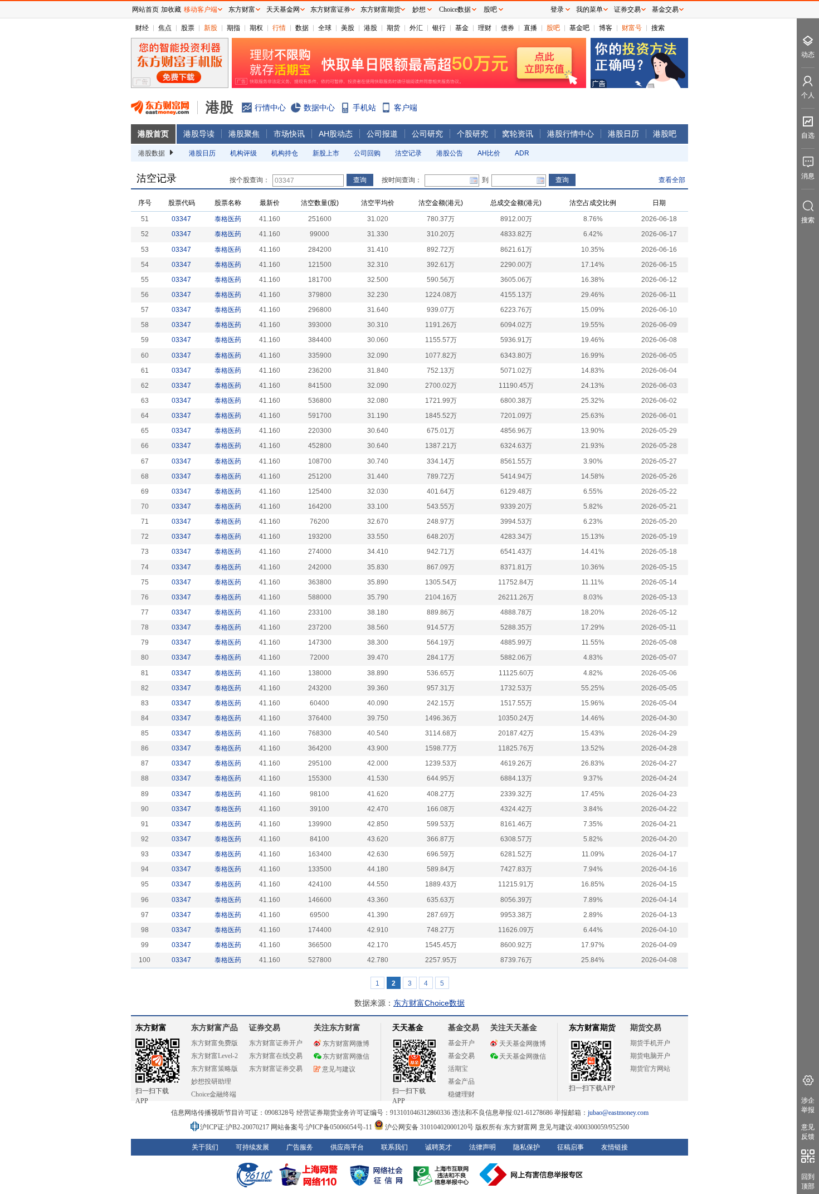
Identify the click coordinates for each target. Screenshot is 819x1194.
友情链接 (614, 1147)
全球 (325, 28)
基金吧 (579, 28)
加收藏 (171, 9)
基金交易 (461, 1056)
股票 (187, 28)
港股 (370, 28)
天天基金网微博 (522, 1043)
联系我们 (394, 1147)
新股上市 (326, 153)
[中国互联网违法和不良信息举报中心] (531, 1174)
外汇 (416, 28)
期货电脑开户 (650, 1056)
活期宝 (458, 1069)
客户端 (405, 107)
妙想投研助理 (211, 1081)
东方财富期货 (592, 1028)
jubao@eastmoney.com (618, 1113)
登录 (557, 9)
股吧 (553, 28)
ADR (522, 153)
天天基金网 (283, 9)
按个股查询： (250, 180)
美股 (347, 28)
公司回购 (367, 153)
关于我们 (205, 1147)
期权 (256, 28)
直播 (530, 28)
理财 (484, 28)
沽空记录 (408, 153)
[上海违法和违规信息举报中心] (443, 1174)
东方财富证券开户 (276, 1043)
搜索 (658, 28)
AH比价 (488, 153)
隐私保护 (526, 1147)
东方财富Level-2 (214, 1056)
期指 (233, 28)
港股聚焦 (244, 133)
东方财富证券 (330, 9)
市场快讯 (289, 133)
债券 (507, 28)
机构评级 (243, 153)
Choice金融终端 (213, 1094)
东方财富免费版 (214, 1043)
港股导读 (198, 133)
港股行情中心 (570, 133)
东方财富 (151, 1028)
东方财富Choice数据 (429, 1002)
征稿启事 (570, 1147)
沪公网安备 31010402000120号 (429, 1127)
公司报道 (382, 133)
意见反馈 (808, 1132)
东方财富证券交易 (276, 1069)
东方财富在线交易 (276, 1056)
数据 (302, 28)
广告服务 (299, 1147)
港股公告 (449, 153)
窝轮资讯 (517, 133)
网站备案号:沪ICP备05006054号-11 (322, 1127)
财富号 (632, 28)
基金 (462, 28)
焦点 (165, 28)
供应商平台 (347, 1147)
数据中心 (319, 107)
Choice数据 (455, 9)
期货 (393, 28)
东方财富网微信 (346, 1056)
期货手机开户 (650, 1043)
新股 (210, 28)
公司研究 (427, 133)
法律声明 (482, 1147)
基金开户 (461, 1043)
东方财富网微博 (346, 1043)
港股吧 (664, 133)
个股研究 (472, 133)
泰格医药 (227, 219)
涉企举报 (808, 1105)
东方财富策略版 (214, 1069)
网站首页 (145, 9)
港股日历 (623, 133)
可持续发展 (252, 1147)
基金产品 (461, 1081)
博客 (605, 28)
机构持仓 (284, 153)
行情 (279, 28)
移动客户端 (200, 9)
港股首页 (153, 133)
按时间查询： (402, 180)
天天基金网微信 (522, 1056)
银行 (439, 28)
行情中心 (270, 107)
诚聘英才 (438, 1147)
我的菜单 (589, 9)
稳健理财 (461, 1094)
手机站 (364, 107)
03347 (181, 219)
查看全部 (672, 180)
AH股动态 (336, 133)
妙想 (419, 9)
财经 (142, 28)
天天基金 (407, 1028)
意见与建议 (338, 1069)
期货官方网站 (650, 1069)
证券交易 (627, 9)
